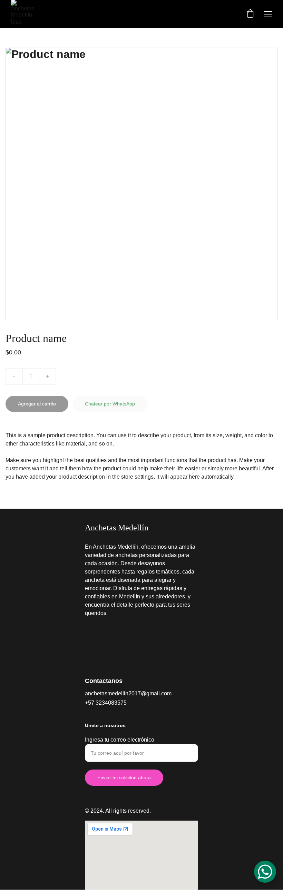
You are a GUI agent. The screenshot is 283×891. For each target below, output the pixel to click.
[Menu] (268, 14)
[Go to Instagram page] (118, 649)
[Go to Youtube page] (164, 649)
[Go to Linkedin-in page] (186, 649)
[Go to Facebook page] (96, 649)
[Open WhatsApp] (265, 872)
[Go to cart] (250, 14)
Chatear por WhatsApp (110, 404)
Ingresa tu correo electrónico (119, 740)
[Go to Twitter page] (141, 649)
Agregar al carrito (37, 404)
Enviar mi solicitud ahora (124, 777)
